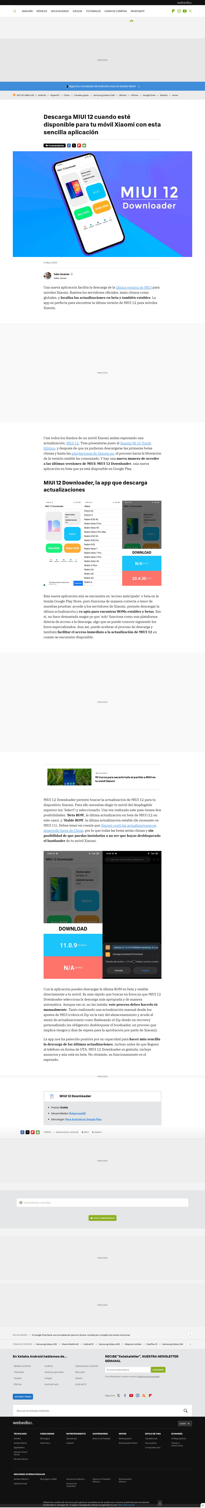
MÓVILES (42, 11)
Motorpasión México (125, 1480)
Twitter (190, 11)
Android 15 (89, 1344)
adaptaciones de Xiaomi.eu (93, 453)
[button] (63, 274)
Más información (126, 1504)
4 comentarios (56, 145)
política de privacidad (148, 1376)
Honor (175, 95)
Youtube (185, 11)
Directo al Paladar (102, 1438)
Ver (104, 1217)
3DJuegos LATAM (48, 1478)
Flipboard (173, 11)
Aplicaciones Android (67, 1132)
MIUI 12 (72, 443)
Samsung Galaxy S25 (46, 1344)
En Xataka (102, 773)
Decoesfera (151, 1442)
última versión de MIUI (134, 287)
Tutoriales (19, 1372)
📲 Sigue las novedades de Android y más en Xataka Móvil (100, 86)
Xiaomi (97, 1132)
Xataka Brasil (20, 1483)
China (67, 95)
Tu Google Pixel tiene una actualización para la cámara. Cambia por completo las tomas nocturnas (81, 1335)
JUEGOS (77, 11)
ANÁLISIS (27, 11)
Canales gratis (81, 95)
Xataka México (21, 1478)
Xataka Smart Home (20, 1453)
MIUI (86, 1132)
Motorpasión (125, 1438)
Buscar (186, 1410)
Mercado (80, 1372)
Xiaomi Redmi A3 (70, 1344)
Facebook (69, 145)
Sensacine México (75, 1478)
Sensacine (71, 1438)
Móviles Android (22, 1365)
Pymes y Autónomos (177, 1444)
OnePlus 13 (152, 1344)
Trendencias (151, 1438)
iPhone (134, 95)
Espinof (70, 1442)
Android (42, 95)
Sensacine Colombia (71, 1484)
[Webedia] (184, 2)
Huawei (18, 1378)
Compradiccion (152, 1447)
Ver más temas (23, 1396)
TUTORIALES (93, 11)
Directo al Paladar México (102, 1480)
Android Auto (51, 1384)
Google (48, 1378)
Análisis (49, 1365)
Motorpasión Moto (128, 1442)
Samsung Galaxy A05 (109, 1344)
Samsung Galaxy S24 (172, 1344)
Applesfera (19, 1447)
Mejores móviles (133, 1344)
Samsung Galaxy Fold (104, 95)
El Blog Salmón (178, 1438)
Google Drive (149, 95)
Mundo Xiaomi (21, 1458)
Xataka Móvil (20, 1442)
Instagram (179, 11)
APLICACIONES (60, 11)
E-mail (84, 145)
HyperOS (54, 95)
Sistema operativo (54, 1372)
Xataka (17, 1438)
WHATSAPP (138, 11)
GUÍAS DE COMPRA (115, 11)
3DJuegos (45, 1438)
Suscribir (158, 1369)
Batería (164, 95)
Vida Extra (45, 1442)
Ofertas (123, 95)
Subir (183, 1423)
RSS (144, 1394)
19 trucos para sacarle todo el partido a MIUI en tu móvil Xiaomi (125, 779)
